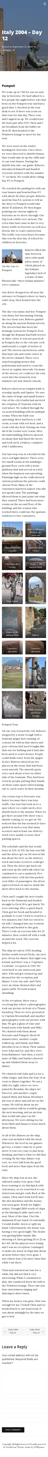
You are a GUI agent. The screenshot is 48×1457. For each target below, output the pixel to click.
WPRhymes (39, 1447)
